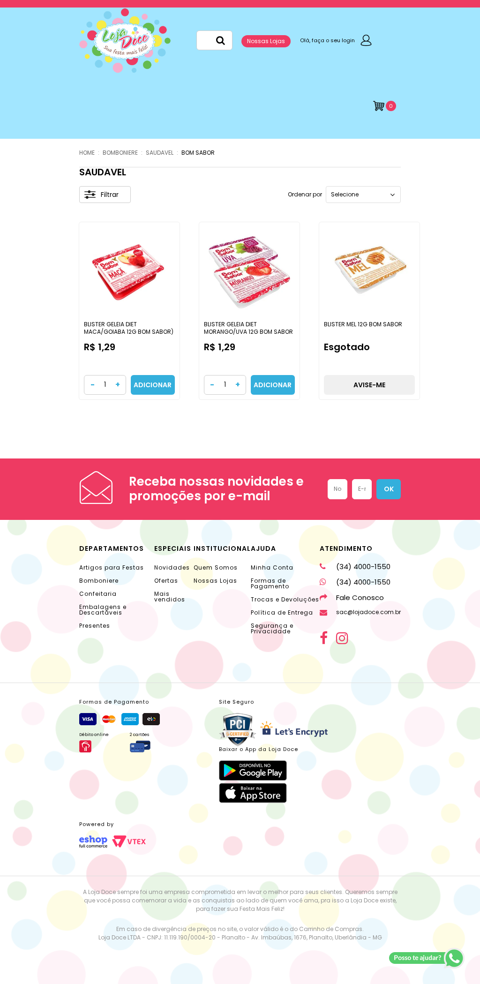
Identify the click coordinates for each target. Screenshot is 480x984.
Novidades (172, 567)
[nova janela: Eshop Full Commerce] (93, 841)
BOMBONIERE (120, 153)
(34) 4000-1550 (363, 566)
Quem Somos (216, 567)
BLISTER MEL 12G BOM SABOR (363, 324)
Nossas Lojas (266, 41)
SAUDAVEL (159, 153)
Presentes (94, 626)
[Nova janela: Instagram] (342, 638)
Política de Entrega (282, 612)
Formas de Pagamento (270, 583)
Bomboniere (99, 581)
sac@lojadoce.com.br (368, 612)
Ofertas (166, 581)
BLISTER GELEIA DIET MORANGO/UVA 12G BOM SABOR (248, 328)
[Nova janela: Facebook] (324, 638)
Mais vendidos (169, 596)
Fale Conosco (360, 597)
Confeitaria (98, 594)
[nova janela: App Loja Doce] (258, 770)
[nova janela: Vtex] (129, 841)
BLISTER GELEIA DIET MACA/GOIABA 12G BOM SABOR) (128, 328)
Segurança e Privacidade (272, 628)
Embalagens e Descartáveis (103, 609)
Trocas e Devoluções (285, 599)
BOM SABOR (198, 153)
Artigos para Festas (111, 567)
